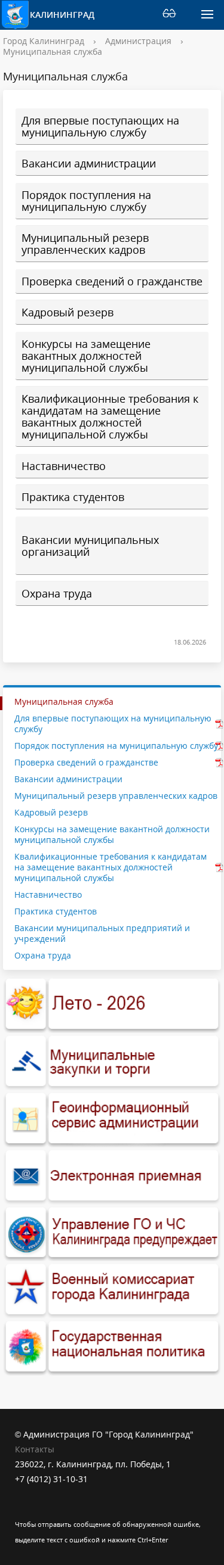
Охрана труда (57, 593)
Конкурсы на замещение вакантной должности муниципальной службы (112, 834)
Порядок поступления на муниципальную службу (86, 200)
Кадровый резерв (67, 311)
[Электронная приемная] (112, 1176)
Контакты (34, 1449)
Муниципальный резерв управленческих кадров (85, 243)
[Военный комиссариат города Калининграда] (112, 1289)
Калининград (61, 14)
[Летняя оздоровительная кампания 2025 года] (112, 1004)
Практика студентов (73, 496)
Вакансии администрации (89, 162)
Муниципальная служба (52, 51)
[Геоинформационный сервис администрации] (112, 1118)
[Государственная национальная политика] (112, 1347)
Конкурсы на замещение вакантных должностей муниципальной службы (86, 355)
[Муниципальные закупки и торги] (112, 1061)
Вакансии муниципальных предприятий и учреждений (102, 933)
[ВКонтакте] (24, 1508)
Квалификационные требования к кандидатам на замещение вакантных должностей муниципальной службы (110, 416)
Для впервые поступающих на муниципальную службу (100, 126)
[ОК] (47, 1508)
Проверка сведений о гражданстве (112, 280)
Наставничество (64, 465)
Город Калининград (43, 40)
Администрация (138, 40)
